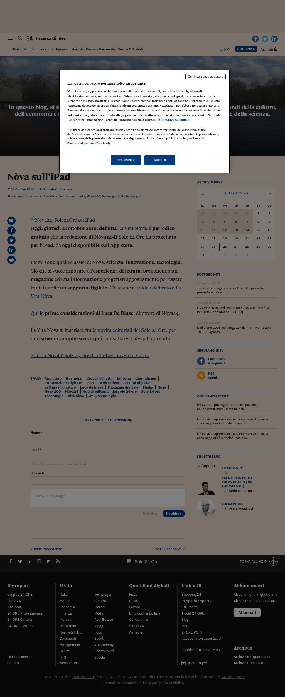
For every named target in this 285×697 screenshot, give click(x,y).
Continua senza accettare (205, 76)
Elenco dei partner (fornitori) (88, 143)
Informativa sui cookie (174, 119)
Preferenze (126, 159)
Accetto (160, 159)
